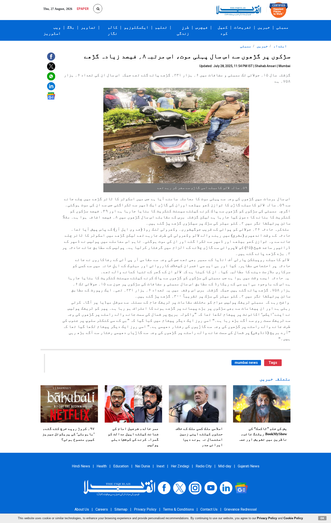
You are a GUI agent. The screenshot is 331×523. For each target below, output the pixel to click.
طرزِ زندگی (183, 30)
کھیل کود (223, 30)
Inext (160, 466)
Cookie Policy (293, 518)
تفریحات (242, 27)
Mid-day (224, 466)
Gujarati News (248, 466)
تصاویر (88, 27)
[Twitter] (179, 487)
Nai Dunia (142, 466)
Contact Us (209, 509)
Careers (101, 509)
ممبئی (282, 27)
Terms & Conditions (178, 509)
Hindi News (81, 466)
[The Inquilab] (119, 487)
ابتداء (279, 46)
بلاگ (71, 27)
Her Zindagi (180, 466)
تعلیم (161, 27)
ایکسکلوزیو (136, 27)
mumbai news (246, 362)
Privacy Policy (145, 509)
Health (102, 466)
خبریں (264, 27)
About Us (82, 509)
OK (322, 518)
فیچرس (201, 27)
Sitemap (120, 509)
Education (121, 466)
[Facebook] (164, 487)
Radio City (204, 466)
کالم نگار (113, 30)
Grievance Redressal (240, 509)
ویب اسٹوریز (52, 30)
